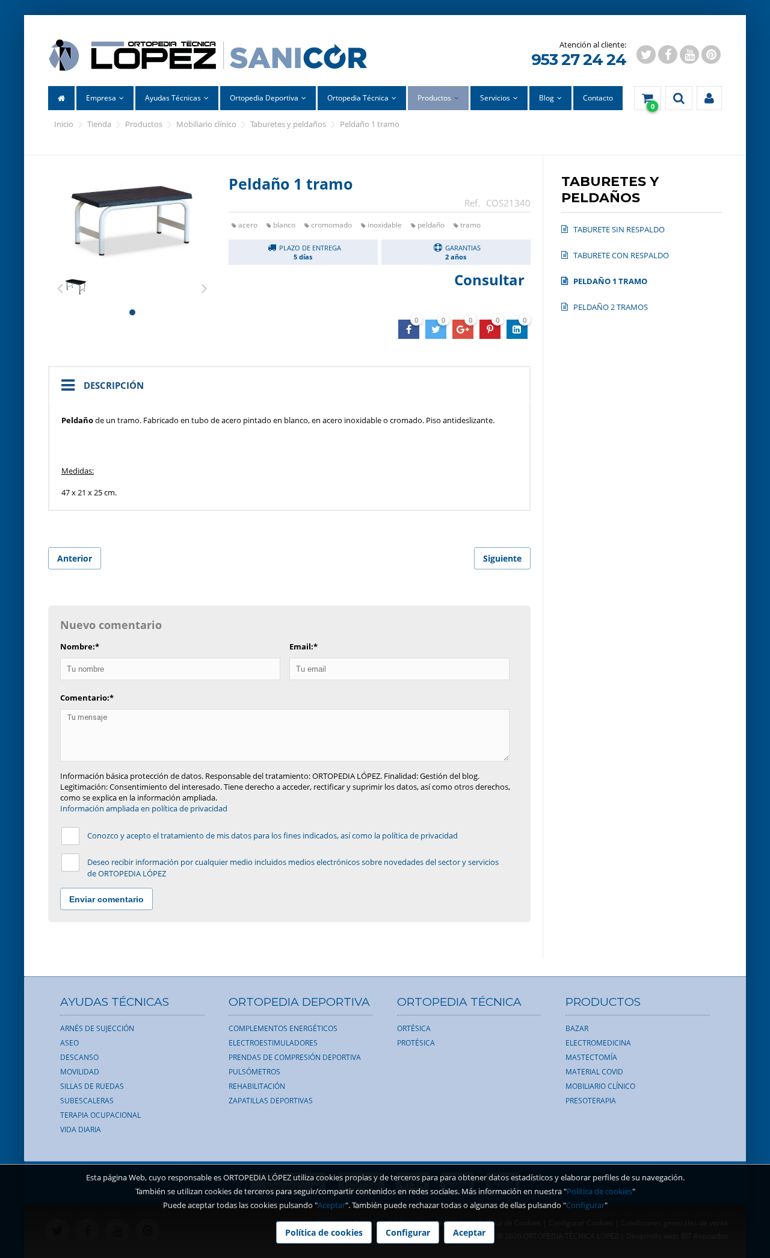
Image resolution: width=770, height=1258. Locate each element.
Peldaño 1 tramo (369, 124)
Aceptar (331, 1205)
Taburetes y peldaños (288, 124)
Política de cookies (599, 1191)
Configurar (585, 1205)
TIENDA (99, 124)
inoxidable (385, 225)
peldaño (431, 225)
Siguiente (502, 558)
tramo (470, 225)
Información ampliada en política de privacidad (143, 808)
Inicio (63, 124)
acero (247, 225)
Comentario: (87, 697)
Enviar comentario (106, 899)
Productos (143, 124)
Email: (303, 646)
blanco (284, 225)
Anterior (74, 558)
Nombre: (79, 646)
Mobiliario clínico (206, 124)
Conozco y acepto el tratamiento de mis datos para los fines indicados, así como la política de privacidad (272, 835)
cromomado (331, 225)
